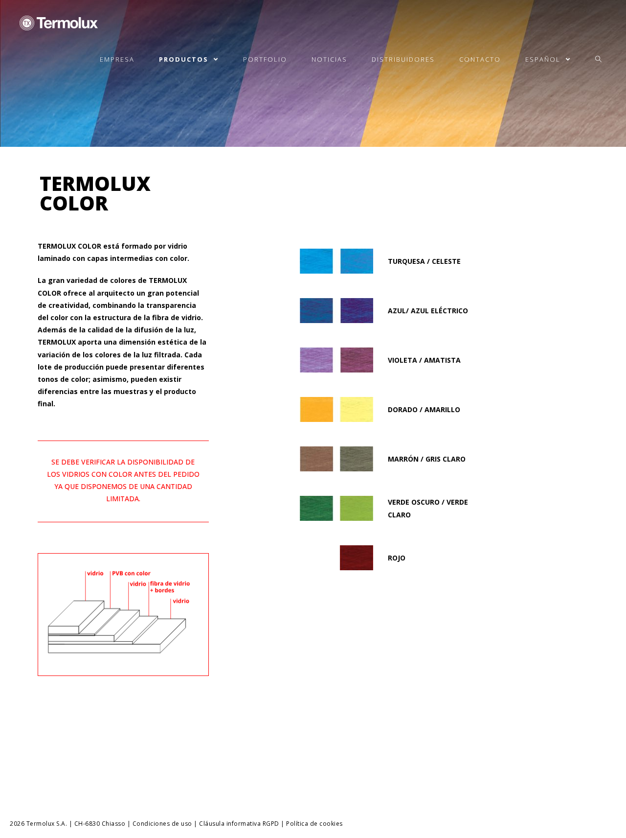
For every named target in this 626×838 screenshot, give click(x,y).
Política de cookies (314, 823)
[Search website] (598, 59)
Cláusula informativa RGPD (239, 823)
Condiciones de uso (162, 823)
